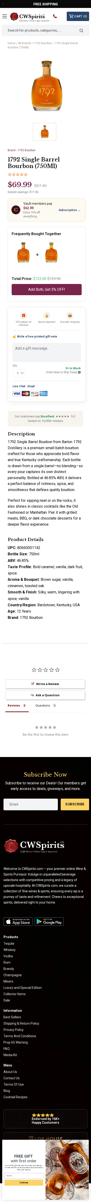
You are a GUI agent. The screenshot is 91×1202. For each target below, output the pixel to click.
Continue (24, 1182)
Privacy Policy (14, 1030)
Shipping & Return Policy (21, 1023)
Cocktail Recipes (16, 1097)
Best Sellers (12, 1017)
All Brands (24, 43)
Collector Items (15, 994)
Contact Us (12, 1078)
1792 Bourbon (43, 43)
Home (11, 43)
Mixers (8, 981)
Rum (7, 962)
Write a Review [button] (47, 684)
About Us (10, 1072)
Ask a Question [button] (48, 695)
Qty (15, 365)
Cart (80, 16)
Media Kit (10, 1055)
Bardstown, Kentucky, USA (58, 605)
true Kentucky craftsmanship (37, 460)
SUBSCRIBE (74, 804)
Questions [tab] (42, 705)
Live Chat (19, 386)
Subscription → (69, 210)
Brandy (9, 969)
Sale (7, 1000)
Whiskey (10, 950)
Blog (7, 1091)
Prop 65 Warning (16, 1042)
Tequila (9, 943)
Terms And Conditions (20, 1036)
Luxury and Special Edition (23, 988)
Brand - (21, 150)
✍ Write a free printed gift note (35, 336)
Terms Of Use (14, 1084)
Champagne (13, 975)
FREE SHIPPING (45, 4)
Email (31, 386)
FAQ (7, 1049)
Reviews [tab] (14, 705)
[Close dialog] (86, 1143)
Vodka (8, 956)
